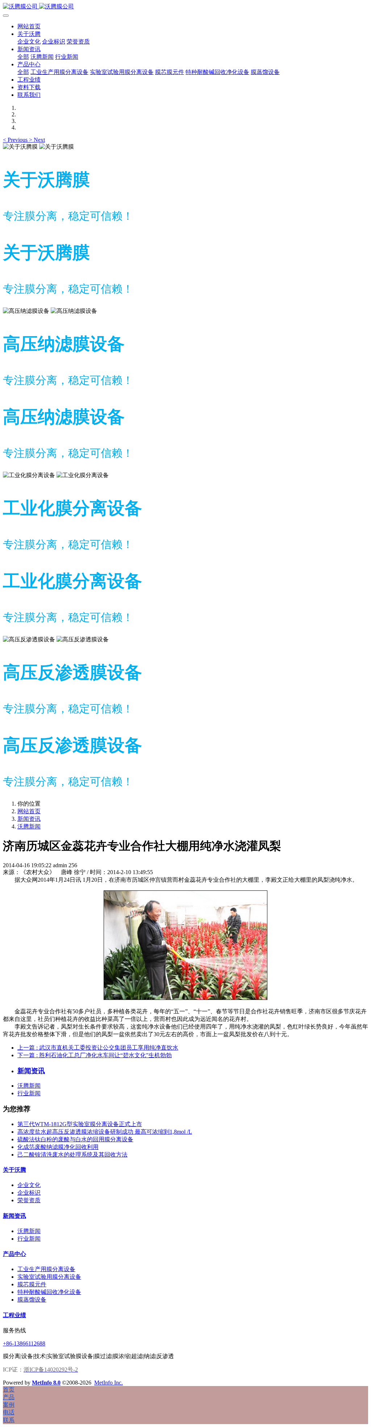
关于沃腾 (14, 1170)
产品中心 (14, 1254)
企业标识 (29, 1193)
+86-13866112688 (24, 1343)
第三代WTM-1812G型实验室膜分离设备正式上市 (79, 1124)
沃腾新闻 (29, 826)
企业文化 (29, 1185)
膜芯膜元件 (31, 1284)
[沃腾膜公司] (185, 7)
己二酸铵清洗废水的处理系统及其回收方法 (72, 1154)
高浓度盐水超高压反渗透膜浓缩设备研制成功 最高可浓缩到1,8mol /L (104, 1132)
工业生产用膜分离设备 (46, 1269)
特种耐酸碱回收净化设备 (49, 1292)
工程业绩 (14, 1315)
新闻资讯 (29, 819)
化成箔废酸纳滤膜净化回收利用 (58, 1147)
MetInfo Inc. (108, 1383)
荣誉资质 (29, 1200)
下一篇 (94, 1055)
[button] (16, 140)
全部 (23, 57)
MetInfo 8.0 (46, 1383)
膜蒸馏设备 (31, 1299)
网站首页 (29, 26)
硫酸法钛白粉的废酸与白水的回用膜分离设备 (75, 1139)
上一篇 (97, 1048)
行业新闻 (29, 1093)
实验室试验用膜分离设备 (49, 1277)
